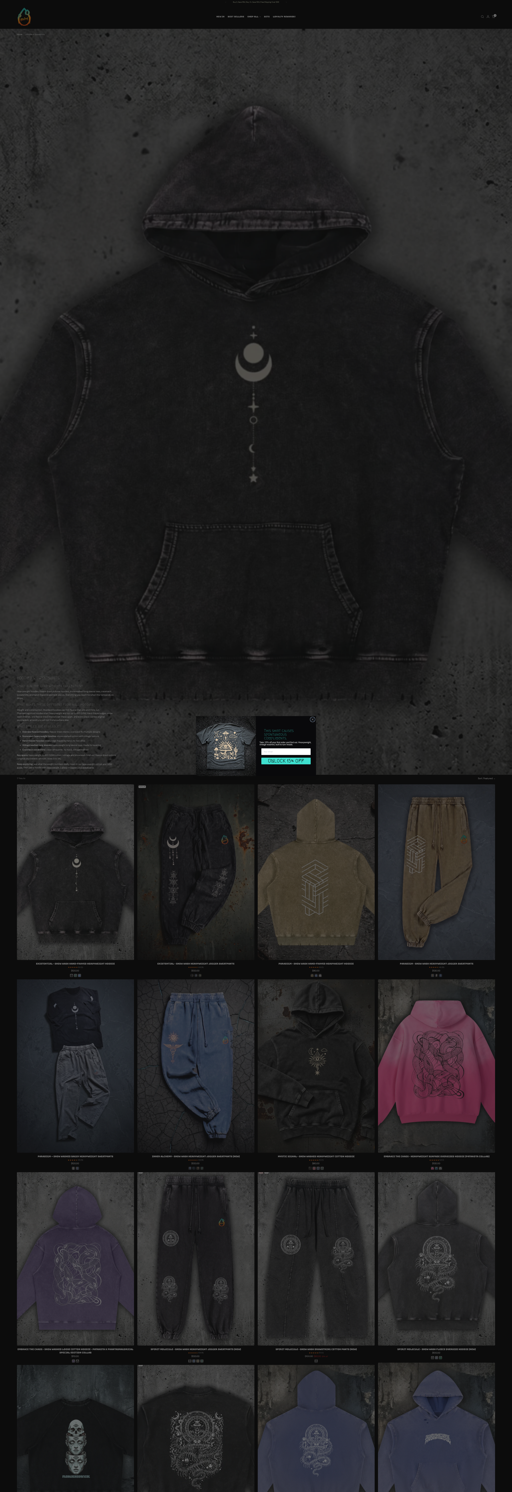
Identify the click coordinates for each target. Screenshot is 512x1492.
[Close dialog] (312, 719)
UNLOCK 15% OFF (286, 760)
